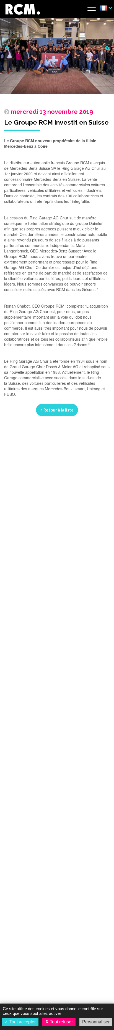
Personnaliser (96, 1022)
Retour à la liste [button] (58, 409)
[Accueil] (22, 8)
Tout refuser (61, 1022)
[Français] (106, 8)
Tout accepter (22, 1022)
